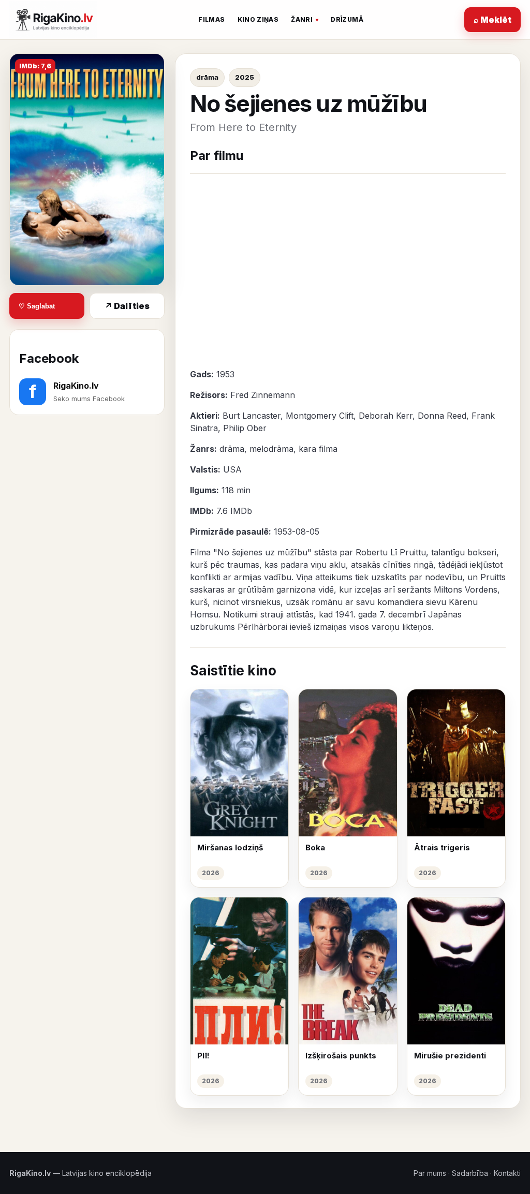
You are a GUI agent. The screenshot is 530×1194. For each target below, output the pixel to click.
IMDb (241, 511)
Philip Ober (245, 428)
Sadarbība (470, 1173)
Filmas (211, 19)
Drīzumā (347, 19)
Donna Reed (442, 415)
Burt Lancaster (252, 415)
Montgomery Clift (320, 415)
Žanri (302, 19)
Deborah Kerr (386, 415)
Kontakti (507, 1173)
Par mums (430, 1173)
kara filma (318, 449)
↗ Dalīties (127, 306)
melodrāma (271, 449)
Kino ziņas (258, 19)
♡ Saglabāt (37, 306)
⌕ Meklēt (492, 19)
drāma (207, 77)
